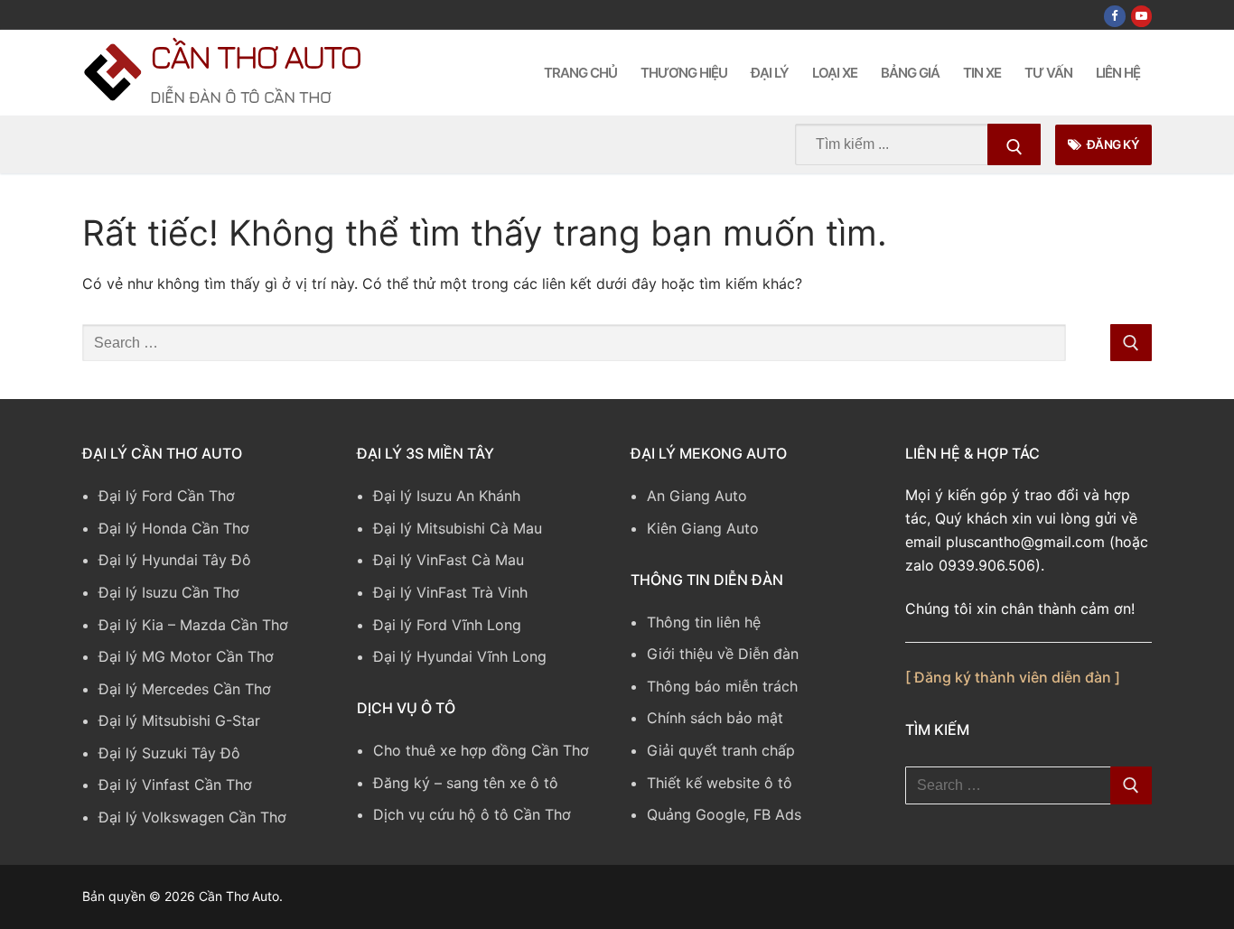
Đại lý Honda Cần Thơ (173, 528)
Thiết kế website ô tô (719, 783)
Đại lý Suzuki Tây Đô (169, 753)
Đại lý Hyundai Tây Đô (174, 560)
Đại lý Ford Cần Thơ (166, 496)
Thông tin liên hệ (704, 622)
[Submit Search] (1014, 144)
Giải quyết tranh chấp (721, 750)
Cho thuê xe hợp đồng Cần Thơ (481, 750)
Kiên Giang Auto (703, 528)
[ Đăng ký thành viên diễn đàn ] (1012, 677)
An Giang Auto (697, 496)
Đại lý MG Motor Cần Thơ (186, 656)
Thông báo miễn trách (722, 686)
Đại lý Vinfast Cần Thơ (175, 785)
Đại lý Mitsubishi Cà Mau (457, 528)
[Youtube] (1141, 15)
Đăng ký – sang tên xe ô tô (465, 783)
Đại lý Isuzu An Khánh (446, 496)
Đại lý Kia (131, 625)
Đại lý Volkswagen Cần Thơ (192, 817)
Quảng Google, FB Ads (724, 814)
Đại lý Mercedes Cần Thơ (184, 689)
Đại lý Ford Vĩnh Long (447, 625)
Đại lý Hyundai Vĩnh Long (460, 656)
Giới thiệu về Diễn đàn (723, 654)
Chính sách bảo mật (715, 718)
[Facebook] (1114, 15)
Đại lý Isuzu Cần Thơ (168, 592)
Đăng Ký (1111, 144)
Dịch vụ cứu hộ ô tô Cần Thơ (472, 814)
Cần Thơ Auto (255, 56)
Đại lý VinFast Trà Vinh (450, 592)
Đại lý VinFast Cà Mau (448, 560)
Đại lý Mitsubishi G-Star (179, 720)
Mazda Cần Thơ (234, 625)
